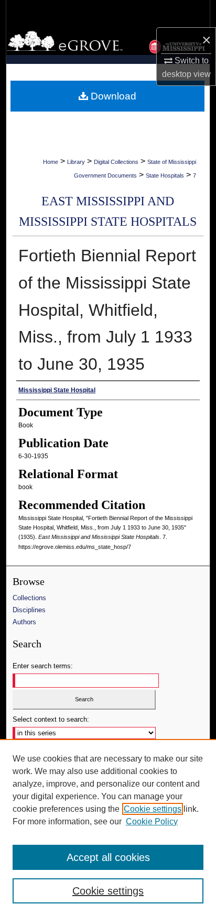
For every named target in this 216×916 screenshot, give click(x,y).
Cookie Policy (152, 821)
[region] (108, 827)
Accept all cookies (108, 857)
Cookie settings (152, 808)
